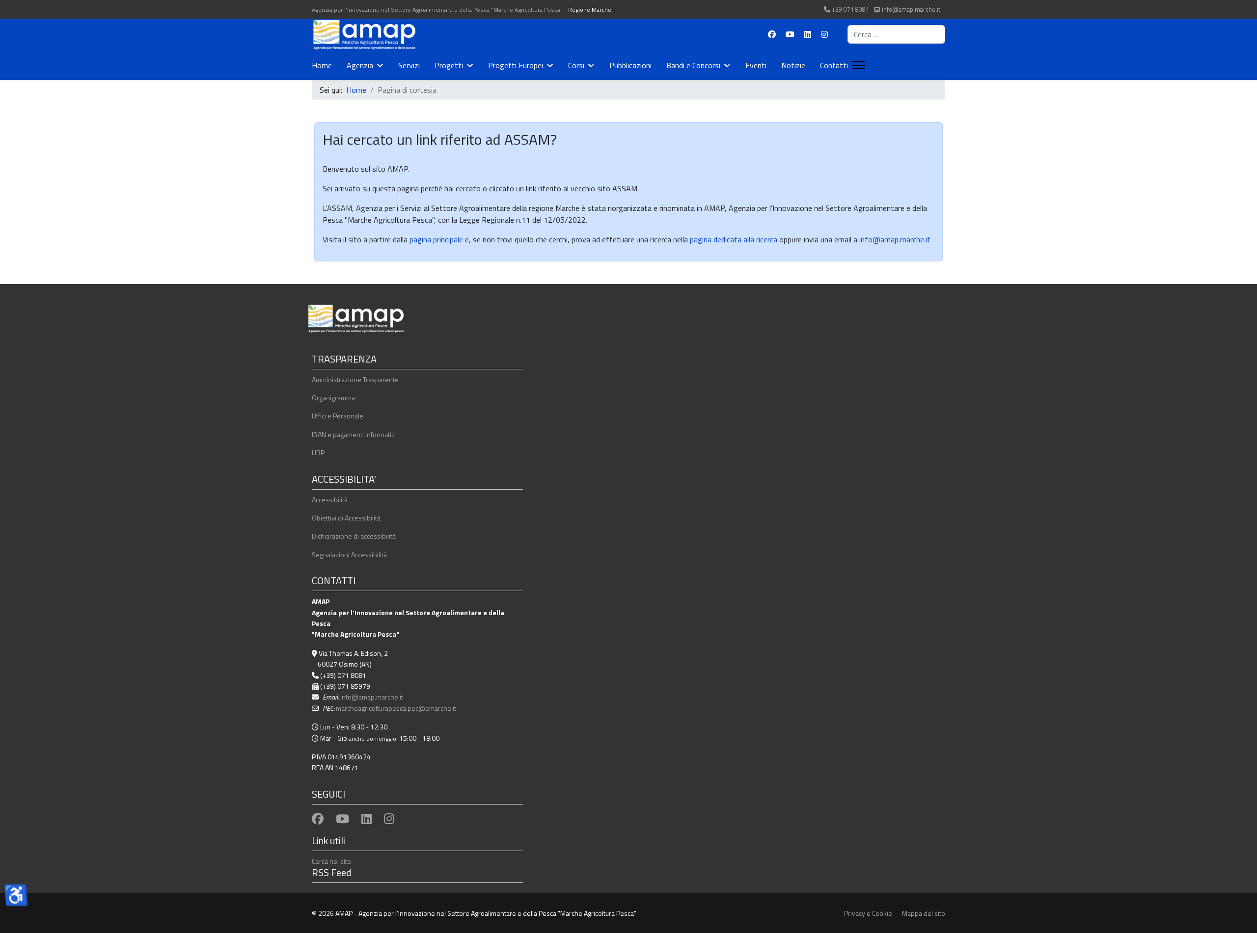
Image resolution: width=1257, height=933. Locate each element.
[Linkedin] (807, 34)
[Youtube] (790, 34)
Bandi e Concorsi (693, 65)
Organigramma (333, 397)
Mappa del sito (923, 913)
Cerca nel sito (331, 861)
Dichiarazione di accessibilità (354, 536)
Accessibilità (330, 499)
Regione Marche (589, 9)
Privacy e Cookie (868, 913)
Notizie (793, 65)
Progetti (449, 65)
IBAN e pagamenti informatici (354, 434)
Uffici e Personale (337, 416)
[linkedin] (366, 819)
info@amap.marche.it (911, 9)
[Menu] (856, 65)
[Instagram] (824, 34)
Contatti (834, 65)
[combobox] (896, 34)
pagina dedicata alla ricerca (733, 239)
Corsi (576, 65)
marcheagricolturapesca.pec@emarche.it (396, 708)
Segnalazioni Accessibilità (349, 554)
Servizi (409, 65)
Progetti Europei (515, 65)
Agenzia (360, 65)
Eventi (755, 65)
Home (322, 65)
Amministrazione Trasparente (355, 379)
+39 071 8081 (850, 9)
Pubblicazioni (630, 65)
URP (318, 452)
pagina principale (435, 239)
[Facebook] (772, 34)
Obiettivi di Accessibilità (346, 518)
